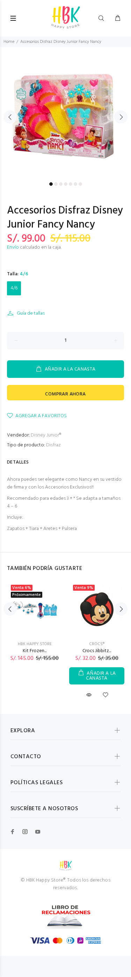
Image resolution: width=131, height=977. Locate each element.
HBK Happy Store (35, 644)
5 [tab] (70, 184)
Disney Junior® (46, 435)
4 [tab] (65, 184)
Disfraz (53, 445)
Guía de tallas (31, 313)
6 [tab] (75, 184)
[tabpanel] (65, 113)
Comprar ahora (65, 394)
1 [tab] (51, 184)
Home (8, 41)
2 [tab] (56, 184)
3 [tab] (61, 184)
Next (121, 117)
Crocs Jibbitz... (96, 651)
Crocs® (96, 644)
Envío (13, 247)
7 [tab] (80, 184)
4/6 (13, 288)
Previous (10, 117)
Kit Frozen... (34, 651)
